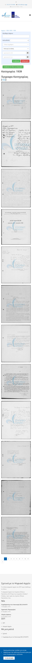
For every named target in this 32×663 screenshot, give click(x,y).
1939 (14, 30)
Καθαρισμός (25, 61)
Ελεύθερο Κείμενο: (8, 33)
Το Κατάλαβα (9, 658)
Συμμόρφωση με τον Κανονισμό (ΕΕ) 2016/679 (15, 637)
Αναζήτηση (16, 61)
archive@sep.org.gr (22, 4)
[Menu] (30, 13)
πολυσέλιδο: (6, 40)
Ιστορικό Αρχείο (6, 626)
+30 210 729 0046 (10, 4)
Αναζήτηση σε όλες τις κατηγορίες (13, 67)
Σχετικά (4, 633)
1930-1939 (9, 30)
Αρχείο (3, 30)
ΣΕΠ (3, 623)
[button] (16, 44)
